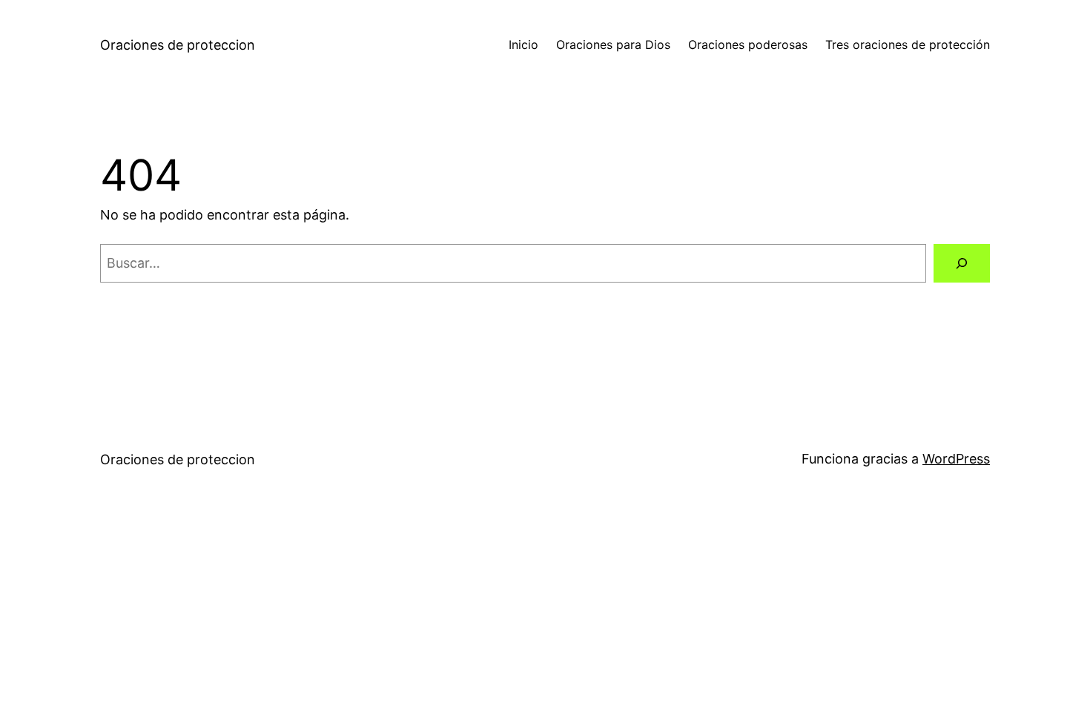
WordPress (956, 458)
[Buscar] (962, 263)
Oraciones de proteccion (177, 45)
